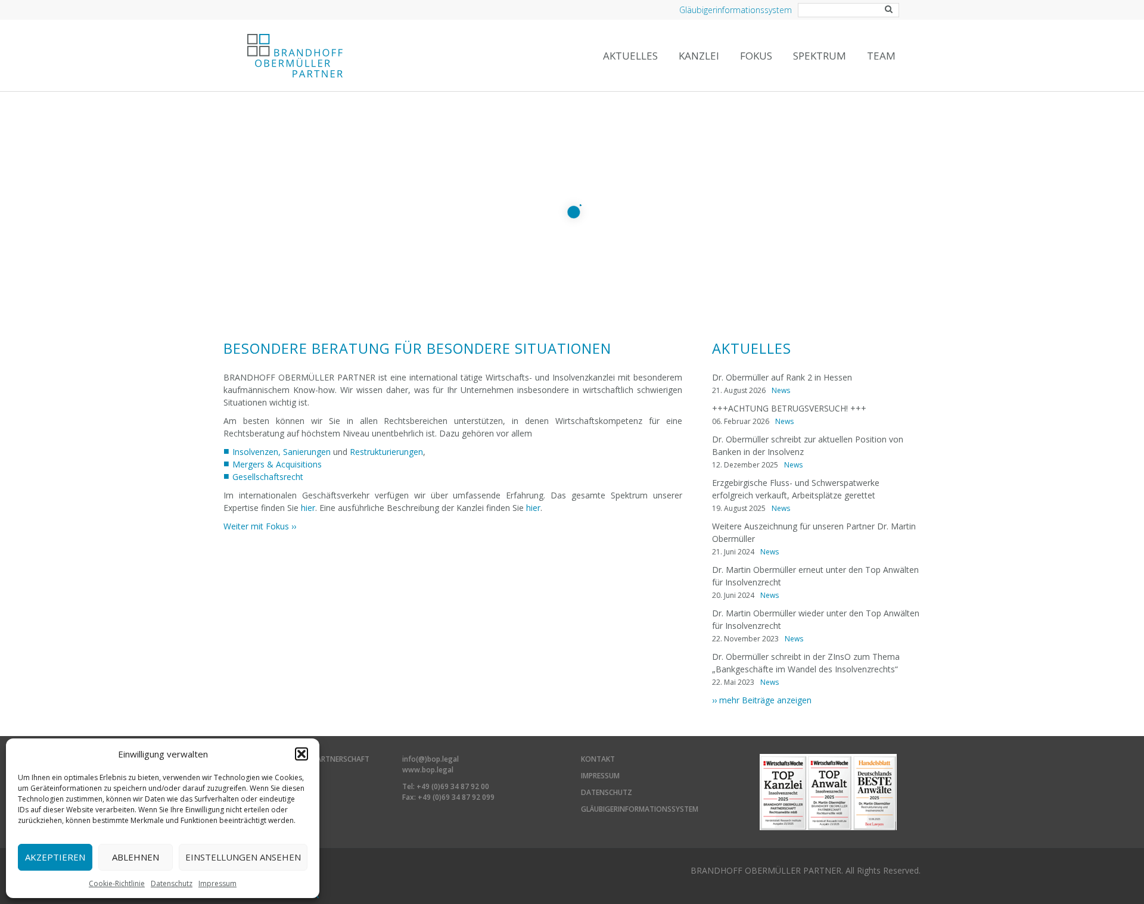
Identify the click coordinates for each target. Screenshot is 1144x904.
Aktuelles (630, 56)
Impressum (217, 883)
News (781, 390)
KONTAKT (598, 759)
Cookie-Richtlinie (117, 883)
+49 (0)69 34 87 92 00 (452, 786)
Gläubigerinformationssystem (735, 9)
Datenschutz (171, 883)
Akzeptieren (55, 857)
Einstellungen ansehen (243, 857)
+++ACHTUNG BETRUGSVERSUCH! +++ (789, 408)
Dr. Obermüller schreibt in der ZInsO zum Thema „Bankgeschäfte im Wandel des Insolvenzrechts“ (806, 663)
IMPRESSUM (600, 776)
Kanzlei (699, 56)
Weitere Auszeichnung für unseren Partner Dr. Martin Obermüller (814, 532)
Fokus (756, 56)
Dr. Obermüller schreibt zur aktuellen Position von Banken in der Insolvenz (807, 445)
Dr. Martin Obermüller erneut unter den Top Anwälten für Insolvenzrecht (815, 576)
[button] (301, 754)
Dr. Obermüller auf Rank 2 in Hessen (782, 377)
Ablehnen (135, 857)
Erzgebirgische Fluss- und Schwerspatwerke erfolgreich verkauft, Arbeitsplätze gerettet (795, 489)
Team (881, 56)
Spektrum (819, 56)
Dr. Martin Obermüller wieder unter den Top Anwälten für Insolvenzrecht (815, 619)
